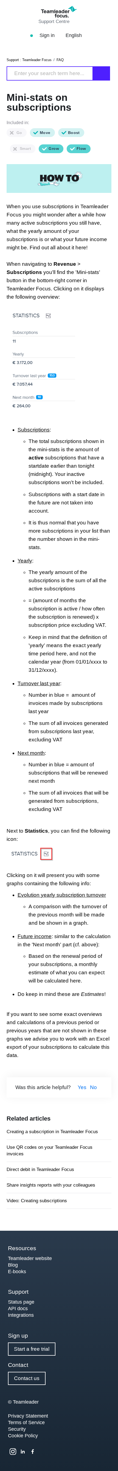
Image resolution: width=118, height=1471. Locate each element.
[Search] (101, 73)
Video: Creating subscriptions (37, 1200)
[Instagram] (13, 1451)
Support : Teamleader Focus (29, 60)
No (93, 1087)
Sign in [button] (48, 35)
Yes (82, 1087)
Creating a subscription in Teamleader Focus (52, 1131)
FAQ (60, 60)
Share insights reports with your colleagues (51, 1185)
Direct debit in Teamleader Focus (40, 1169)
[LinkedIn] (23, 1451)
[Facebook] (33, 1451)
